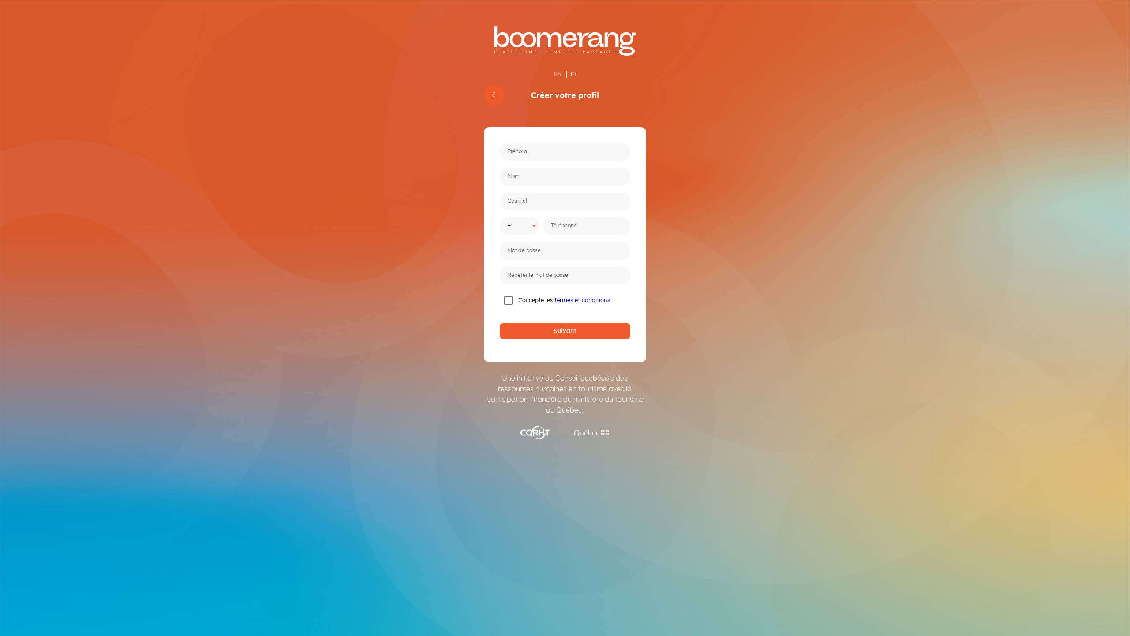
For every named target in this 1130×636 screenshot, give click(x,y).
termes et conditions (582, 299)
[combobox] (515, 225)
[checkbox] (525, 300)
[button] (557, 74)
